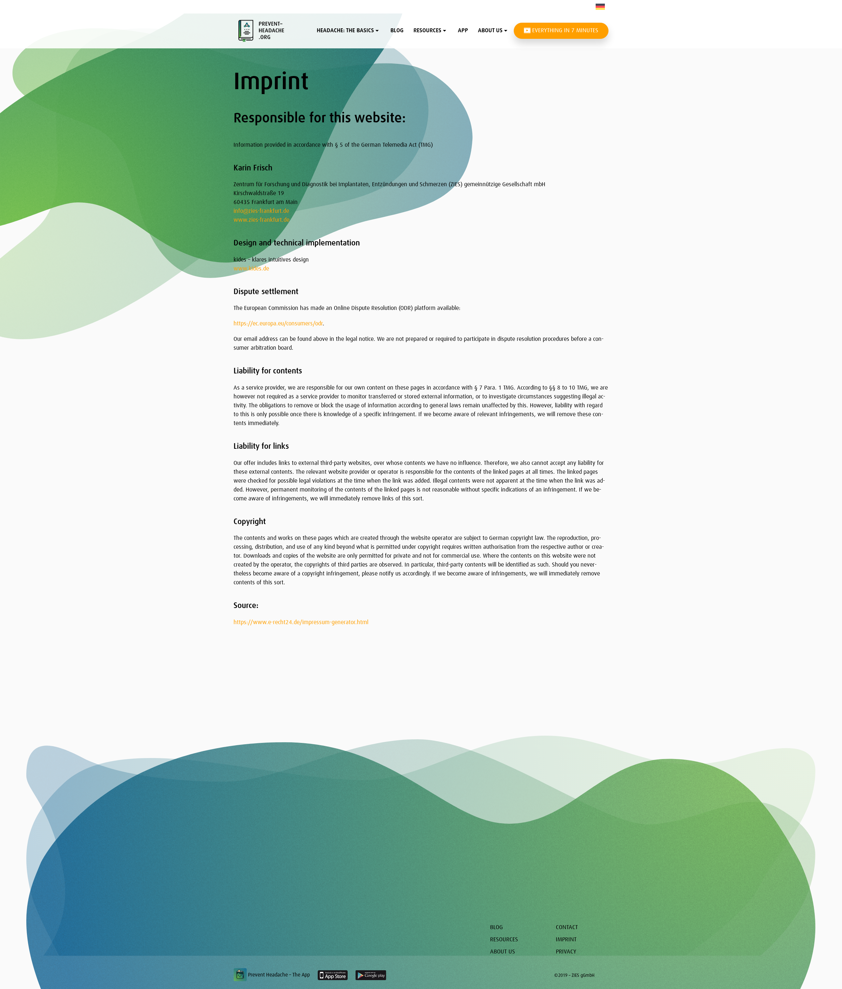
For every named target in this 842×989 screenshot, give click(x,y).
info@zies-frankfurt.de (261, 211)
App (463, 31)
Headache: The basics (345, 31)
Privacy (566, 952)
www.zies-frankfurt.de (261, 220)
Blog (397, 31)
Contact (567, 927)
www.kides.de (251, 269)
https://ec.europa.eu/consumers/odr (278, 324)
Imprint (566, 940)
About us (490, 31)
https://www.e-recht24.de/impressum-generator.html (301, 622)
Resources (427, 31)
